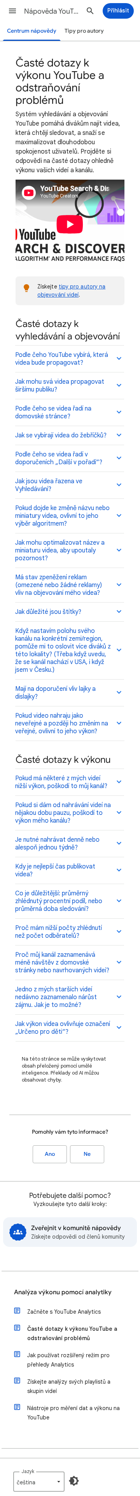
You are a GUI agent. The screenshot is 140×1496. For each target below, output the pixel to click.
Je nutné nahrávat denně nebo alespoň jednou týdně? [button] (57, 843)
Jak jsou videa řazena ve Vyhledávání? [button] (48, 485)
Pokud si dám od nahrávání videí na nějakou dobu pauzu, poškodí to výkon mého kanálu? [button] (63, 813)
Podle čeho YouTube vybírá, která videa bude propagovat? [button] (61, 359)
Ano (50, 1154)
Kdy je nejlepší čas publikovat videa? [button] (55, 870)
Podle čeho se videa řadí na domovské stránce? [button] (53, 412)
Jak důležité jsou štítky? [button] (48, 612)
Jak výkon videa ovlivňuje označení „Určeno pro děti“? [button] (62, 1028)
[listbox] (39, 1482)
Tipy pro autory (84, 31)
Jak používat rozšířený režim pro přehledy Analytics (68, 1360)
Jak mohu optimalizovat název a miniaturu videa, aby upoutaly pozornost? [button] (60, 550)
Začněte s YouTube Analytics (64, 1311)
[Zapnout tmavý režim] (74, 1481)
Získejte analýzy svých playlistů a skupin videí (68, 1386)
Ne (87, 1154)
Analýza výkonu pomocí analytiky (63, 1292)
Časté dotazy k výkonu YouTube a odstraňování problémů (72, 1333)
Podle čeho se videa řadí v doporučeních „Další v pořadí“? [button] (58, 458)
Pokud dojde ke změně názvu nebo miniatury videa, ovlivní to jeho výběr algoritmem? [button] (62, 516)
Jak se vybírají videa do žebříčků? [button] (61, 435)
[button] (12, 11)
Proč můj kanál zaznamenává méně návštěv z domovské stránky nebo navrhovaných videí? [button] (62, 962)
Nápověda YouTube (53, 11)
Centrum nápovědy (31, 31)
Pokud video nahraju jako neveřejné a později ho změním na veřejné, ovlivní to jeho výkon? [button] (61, 723)
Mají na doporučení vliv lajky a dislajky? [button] (55, 693)
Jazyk (27, 1471)
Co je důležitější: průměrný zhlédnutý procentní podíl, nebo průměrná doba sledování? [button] (58, 901)
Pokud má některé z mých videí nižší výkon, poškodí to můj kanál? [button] (61, 782)
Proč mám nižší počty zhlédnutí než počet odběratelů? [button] (58, 932)
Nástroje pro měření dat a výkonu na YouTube (73, 1413)
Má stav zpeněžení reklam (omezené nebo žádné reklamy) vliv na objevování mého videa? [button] (58, 585)
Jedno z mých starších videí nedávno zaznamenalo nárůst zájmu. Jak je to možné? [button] (56, 997)
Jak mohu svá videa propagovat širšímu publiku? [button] (59, 385)
